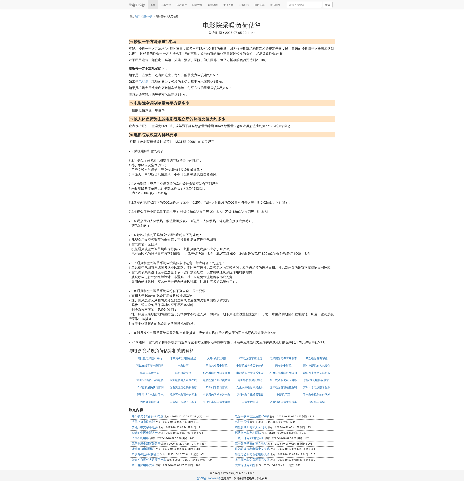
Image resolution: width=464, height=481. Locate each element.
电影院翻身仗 (183, 373)
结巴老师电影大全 (143, 465)
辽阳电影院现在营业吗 (283, 387)
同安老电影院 (283, 365)
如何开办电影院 (149, 402)
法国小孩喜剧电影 (143, 422)
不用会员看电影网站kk (283, 373)
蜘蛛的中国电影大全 (145, 432)
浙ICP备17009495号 (209, 478)
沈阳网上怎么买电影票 (316, 373)
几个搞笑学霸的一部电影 (147, 416)
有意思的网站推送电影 (216, 394)
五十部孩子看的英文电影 (251, 443)
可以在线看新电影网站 (149, 365)
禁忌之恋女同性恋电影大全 (252, 454)
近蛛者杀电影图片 (143, 449)
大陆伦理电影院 (216, 358)
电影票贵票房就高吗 (250, 380)
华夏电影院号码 (149, 373)
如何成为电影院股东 (316, 380)
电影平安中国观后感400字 (252, 416)
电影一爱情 (242, 422)
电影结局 (259, 5)
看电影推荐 (137, 4)
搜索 (327, 5)
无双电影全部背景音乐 (146, 443)
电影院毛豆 (283, 394)
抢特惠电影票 (316, 402)
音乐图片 (275, 5)
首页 (153, 5)
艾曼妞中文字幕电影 (145, 427)
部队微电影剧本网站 (150, 358)
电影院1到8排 (250, 402)
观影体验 (213, 5)
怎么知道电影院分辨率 (283, 402)
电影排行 (244, 5)
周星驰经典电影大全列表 (251, 427)
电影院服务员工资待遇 (250, 365)
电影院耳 (183, 365)
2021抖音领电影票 (217, 387)
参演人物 (228, 5)
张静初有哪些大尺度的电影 (149, 459)
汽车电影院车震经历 (250, 358)
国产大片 (182, 5)
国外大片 (197, 5)
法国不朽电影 (140, 438)
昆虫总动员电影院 (216, 365)
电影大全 (166, 5)
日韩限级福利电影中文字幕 (252, 449)
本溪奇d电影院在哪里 (183, 358)
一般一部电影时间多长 (249, 438)
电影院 (143, 81)
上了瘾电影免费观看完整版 (252, 459)
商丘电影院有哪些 (317, 358)
